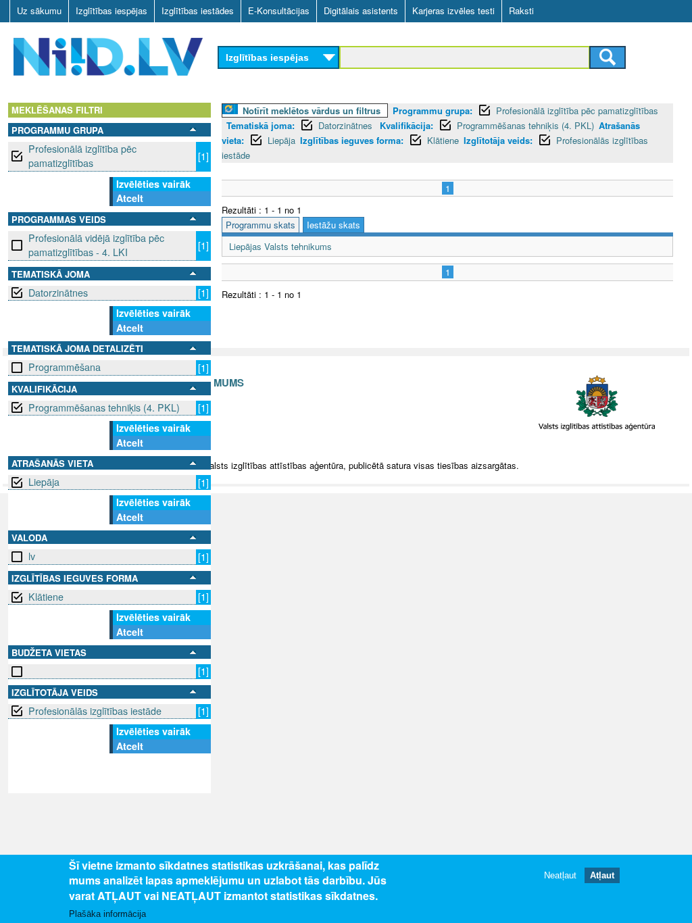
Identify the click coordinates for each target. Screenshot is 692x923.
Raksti (521, 10)
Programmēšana (64, 367)
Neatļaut (560, 875)
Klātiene (46, 596)
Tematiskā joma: (260, 125)
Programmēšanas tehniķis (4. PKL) (104, 407)
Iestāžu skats (333, 224)
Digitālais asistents (361, 10)
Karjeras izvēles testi (453, 10)
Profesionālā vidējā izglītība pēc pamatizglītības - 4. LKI (96, 245)
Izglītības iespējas (111, 10)
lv (31, 556)
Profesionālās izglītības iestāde (95, 711)
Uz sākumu (39, 10)
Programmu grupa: (432, 110)
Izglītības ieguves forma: (351, 140)
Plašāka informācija (107, 914)
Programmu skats (260, 224)
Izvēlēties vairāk (153, 184)
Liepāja (43, 482)
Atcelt (129, 198)
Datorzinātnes (58, 292)
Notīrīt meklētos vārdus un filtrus (311, 110)
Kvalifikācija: (406, 125)
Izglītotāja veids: (498, 140)
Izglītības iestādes (198, 10)
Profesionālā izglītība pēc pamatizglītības (82, 156)
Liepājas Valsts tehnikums (280, 246)
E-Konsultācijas (279, 10)
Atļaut (602, 875)
